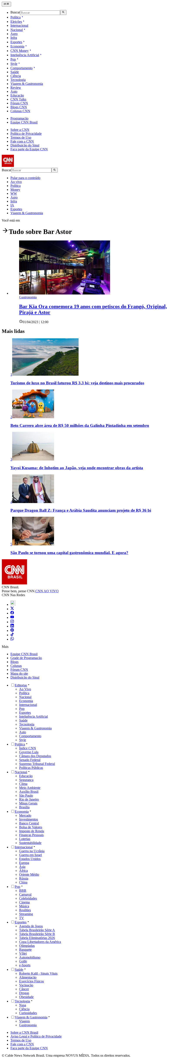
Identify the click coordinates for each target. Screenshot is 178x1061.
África (23, 870)
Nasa (22, 1005)
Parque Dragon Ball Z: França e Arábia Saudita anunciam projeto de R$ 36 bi (80, 510)
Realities (25, 910)
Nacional (16, 30)
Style (13, 64)
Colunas (16, 666)
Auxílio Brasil (28, 791)
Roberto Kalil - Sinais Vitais (38, 973)
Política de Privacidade (26, 133)
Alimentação (27, 977)
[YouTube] (12, 617)
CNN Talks (18, 99)
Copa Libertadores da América (40, 942)
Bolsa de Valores (30, 827)
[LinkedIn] (12, 626)
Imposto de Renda (31, 831)
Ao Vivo (25, 689)
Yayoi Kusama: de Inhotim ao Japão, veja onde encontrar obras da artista (76, 468)
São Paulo (26, 795)
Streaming (26, 914)
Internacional (19, 25)
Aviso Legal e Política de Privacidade (36, 1036)
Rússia (23, 878)
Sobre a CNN (19, 130)
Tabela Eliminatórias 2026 (37, 938)
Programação (19, 118)
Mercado (25, 815)
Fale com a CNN (22, 141)
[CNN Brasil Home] (25, 166)
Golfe (23, 961)
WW (13, 193)
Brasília (24, 807)
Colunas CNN (20, 111)
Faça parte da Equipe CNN (29, 149)
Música (24, 906)
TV (21, 918)
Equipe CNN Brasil (24, 122)
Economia (17, 46)
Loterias (24, 839)
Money (15, 189)
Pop (13, 59)
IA (12, 205)
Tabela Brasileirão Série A (37, 930)
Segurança (26, 780)
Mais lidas (13, 331)
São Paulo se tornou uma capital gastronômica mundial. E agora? (69, 552)
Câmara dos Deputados (35, 756)
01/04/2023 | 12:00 (35, 322)
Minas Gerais (28, 803)
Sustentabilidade (30, 843)
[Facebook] (12, 613)
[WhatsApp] (12, 639)
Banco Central (29, 823)
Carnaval (25, 894)
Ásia (22, 867)
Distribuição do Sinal (24, 145)
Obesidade (26, 997)
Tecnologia (18, 80)
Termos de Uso (20, 137)
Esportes (16, 42)
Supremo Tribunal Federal (37, 764)
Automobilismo (29, 957)
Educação (17, 95)
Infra (13, 37)
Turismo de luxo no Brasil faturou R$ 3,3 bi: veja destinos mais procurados (77, 383)
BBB (22, 890)
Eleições (16, 21)
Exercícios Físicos (31, 981)
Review (15, 87)
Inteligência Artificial (24, 55)
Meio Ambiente (29, 788)
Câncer (24, 989)
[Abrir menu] (6, 4)
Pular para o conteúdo (25, 178)
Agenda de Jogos (31, 926)
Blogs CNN (18, 107)
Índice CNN (27, 748)
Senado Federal (29, 760)
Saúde (14, 72)
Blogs (14, 662)
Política (15, 17)
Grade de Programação (26, 658)
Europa (24, 863)
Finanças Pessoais (31, 835)
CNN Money (19, 51)
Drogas (24, 993)
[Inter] (13, 604)
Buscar (15, 12)
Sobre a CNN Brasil (24, 1032)
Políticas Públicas (31, 768)
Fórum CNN (19, 103)
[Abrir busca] (63, 12)
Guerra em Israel (30, 855)
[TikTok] (12, 635)
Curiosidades (28, 1013)
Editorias (21, 685)
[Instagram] (12, 622)
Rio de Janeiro (29, 799)
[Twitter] (12, 609)
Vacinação (26, 985)
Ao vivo (16, 182)
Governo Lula (28, 752)
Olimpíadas (27, 945)
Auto (13, 91)
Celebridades (28, 898)
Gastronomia (28, 1025)
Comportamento (21, 68)
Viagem (24, 1021)
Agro (14, 34)
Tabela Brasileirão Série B (37, 934)
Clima (23, 784)
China (23, 882)
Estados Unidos (30, 859)
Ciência (15, 76)
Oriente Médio (29, 874)
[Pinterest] (12, 630)
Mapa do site (19, 673)
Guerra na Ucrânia (31, 851)
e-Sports (24, 965)
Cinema (24, 902)
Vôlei (23, 953)
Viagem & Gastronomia (26, 84)
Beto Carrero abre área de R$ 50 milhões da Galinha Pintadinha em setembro (79, 425)
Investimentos (28, 819)
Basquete (25, 949)
